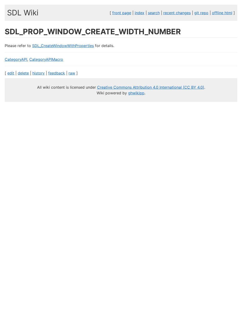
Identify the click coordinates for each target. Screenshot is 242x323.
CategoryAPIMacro (46, 59)
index (139, 12)
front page (121, 12)
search (154, 12)
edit (10, 73)
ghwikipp (136, 93)
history (38, 73)
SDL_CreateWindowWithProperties (63, 45)
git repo (201, 12)
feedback (56, 73)
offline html (222, 12)
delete (23, 73)
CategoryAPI (16, 59)
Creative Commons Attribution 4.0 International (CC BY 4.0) (150, 87)
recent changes (177, 12)
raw (72, 73)
